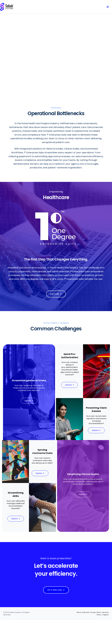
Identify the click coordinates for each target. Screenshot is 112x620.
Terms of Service (82, 612)
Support (105, 615)
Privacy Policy (95, 612)
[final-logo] (7, 3)
